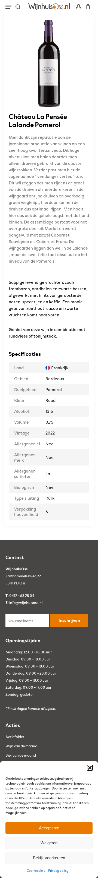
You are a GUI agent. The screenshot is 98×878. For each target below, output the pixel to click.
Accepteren (49, 828)
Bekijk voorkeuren (49, 857)
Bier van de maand (20, 755)
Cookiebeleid (36, 870)
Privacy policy (58, 870)
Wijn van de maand (21, 745)
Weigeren (49, 843)
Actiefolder (14, 736)
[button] (90, 767)
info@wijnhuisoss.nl (25, 602)
